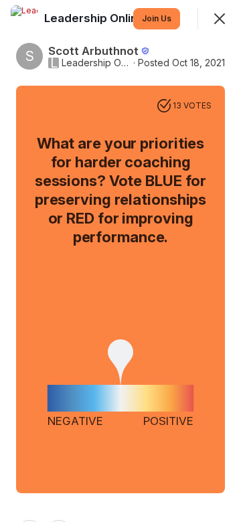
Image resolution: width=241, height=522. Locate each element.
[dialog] (120, 261)
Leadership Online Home (96, 63)
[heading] (113, 18)
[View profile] (24, 18)
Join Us (156, 18)
